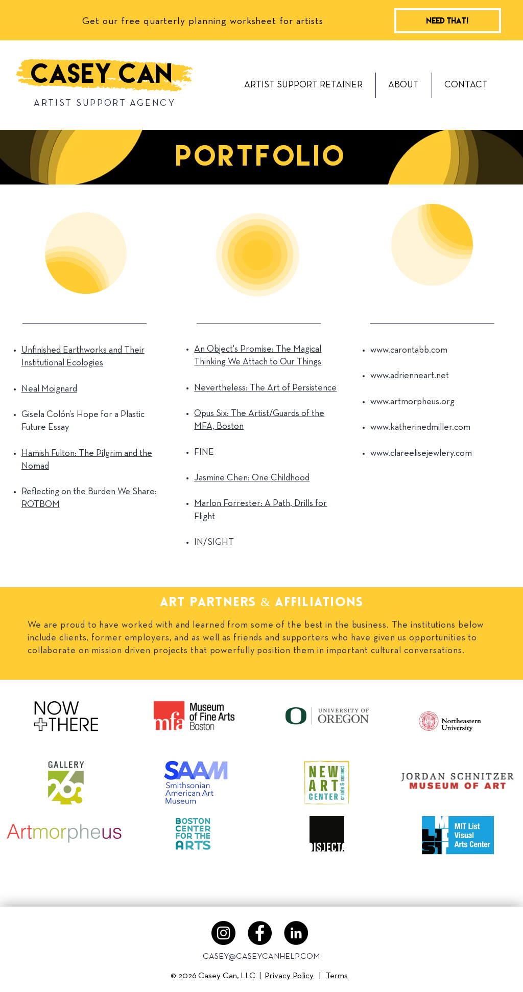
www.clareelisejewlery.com (421, 453)
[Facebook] (260, 933)
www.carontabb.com (408, 350)
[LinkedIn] (296, 933)
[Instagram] (223, 933)
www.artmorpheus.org (412, 402)
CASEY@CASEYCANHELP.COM (261, 956)
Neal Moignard (49, 389)
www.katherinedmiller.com (420, 427)
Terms (337, 976)
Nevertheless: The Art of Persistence (265, 388)
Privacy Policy (289, 976)
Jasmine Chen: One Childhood (252, 478)
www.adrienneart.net (409, 376)
